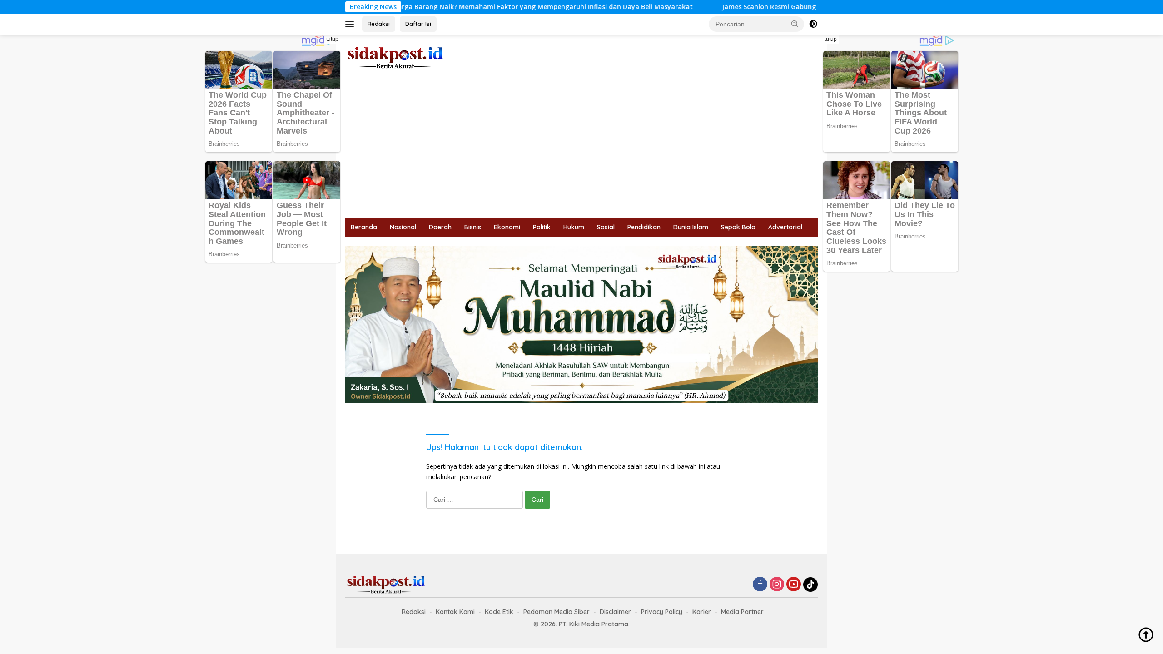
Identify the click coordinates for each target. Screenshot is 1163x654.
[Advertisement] (581, 149)
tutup (332, 39)
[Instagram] (777, 585)
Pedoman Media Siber (556, 612)
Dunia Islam (690, 227)
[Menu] (351, 24)
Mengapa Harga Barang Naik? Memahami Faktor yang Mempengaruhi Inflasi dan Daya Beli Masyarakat (488, 7)
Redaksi (379, 23)
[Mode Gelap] (813, 24)
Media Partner (742, 612)
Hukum (573, 227)
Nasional (403, 227)
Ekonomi (507, 227)
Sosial (606, 227)
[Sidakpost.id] (395, 57)
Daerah (440, 227)
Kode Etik (499, 612)
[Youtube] (793, 585)
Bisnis (472, 227)
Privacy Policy (661, 612)
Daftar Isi (418, 23)
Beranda (364, 227)
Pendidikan (644, 227)
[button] (795, 23)
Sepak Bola (738, 227)
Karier (701, 612)
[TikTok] (810, 584)
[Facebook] (760, 585)
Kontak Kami (455, 612)
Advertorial (785, 227)
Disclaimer (615, 612)
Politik (542, 227)
